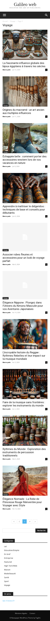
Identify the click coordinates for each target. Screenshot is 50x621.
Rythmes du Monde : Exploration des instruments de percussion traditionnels (24, 452)
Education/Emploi (11, 550)
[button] (4, 15)
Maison (7, 569)
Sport (6, 581)
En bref (7, 554)
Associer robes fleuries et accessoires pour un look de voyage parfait (23, 258)
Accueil (5, 21)
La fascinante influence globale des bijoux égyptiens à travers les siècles (24, 64)
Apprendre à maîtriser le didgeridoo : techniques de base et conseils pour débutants (24, 209)
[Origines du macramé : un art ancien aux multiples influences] (25, 91)
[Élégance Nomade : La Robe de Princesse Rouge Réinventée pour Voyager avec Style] (25, 481)
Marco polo (7, 70)
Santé (6, 577)
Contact (32, 613)
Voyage (12, 21)
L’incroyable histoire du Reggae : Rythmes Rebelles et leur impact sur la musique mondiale (24, 355)
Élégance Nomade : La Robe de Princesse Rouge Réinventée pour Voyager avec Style (22, 502)
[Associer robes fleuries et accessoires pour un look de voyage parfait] (25, 237)
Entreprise (8, 558)
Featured (8, 562)
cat (5, 546)
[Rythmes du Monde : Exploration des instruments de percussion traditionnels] (25, 431)
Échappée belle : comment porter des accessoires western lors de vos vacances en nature (25, 159)
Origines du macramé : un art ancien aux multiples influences (23, 111)
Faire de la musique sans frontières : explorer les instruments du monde (24, 404)
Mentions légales (21, 613)
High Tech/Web (10, 566)
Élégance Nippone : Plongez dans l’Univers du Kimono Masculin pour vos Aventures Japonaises (23, 306)
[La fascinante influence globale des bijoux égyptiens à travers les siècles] (25, 45)
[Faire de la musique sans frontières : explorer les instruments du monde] (25, 384)
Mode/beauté (10, 573)
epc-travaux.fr (9, 600)
